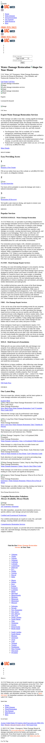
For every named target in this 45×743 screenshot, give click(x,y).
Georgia (14, 573)
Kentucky (14, 588)
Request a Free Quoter (8, 167)
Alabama (14, 554)
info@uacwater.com (30, 723)
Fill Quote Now (6, 383)
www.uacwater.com (17, 730)
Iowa (13, 584)
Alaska (13, 556)
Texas (13, 639)
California (14, 562)
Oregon (13, 625)
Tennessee (14, 638)
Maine (13, 591)
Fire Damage (9, 19)
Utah (13, 641)
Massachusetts (16, 595)
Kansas (13, 586)
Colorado (14, 564)
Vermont (14, 643)
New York (14, 615)
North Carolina (16, 617)
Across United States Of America (12, 723)
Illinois (13, 580)
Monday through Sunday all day (15, 725)
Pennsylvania (15, 627)
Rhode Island (15, 628)
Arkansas (14, 560)
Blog (6, 23)
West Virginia (15, 649)
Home (7, 14)
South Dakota (15, 634)
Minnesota (14, 599)
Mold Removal (10, 21)
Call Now (11, 81)
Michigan (14, 597)
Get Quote (4, 81)
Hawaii (13, 575)
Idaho (13, 577)
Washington (15, 647)
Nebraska (14, 606)
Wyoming (14, 652)
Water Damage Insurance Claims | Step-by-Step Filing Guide (21, 466)
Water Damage (10, 16)
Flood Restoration (11, 18)
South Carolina (16, 632)
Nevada (13, 608)
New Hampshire (16, 610)
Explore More (5, 401)
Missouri (14, 603)
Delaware (14, 567)
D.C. (13, 569)
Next (22, 62)
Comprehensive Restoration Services (13, 524)
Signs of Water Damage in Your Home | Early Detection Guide (21, 453)
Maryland (14, 593)
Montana (14, 636)
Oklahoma (14, 623)
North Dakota (15, 619)
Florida (13, 571)
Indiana (13, 582)
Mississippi (15, 601)
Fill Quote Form (31, 725)
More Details (5, 148)
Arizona (14, 558)
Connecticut (15, 566)
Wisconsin (14, 651)
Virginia (14, 645)
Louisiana (14, 590)
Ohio (13, 621)
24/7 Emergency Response (10, 506)
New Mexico (15, 614)
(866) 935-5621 (9, 27)
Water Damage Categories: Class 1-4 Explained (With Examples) (22, 441)
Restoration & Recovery (9, 199)
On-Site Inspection (7, 183)
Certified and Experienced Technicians (13, 515)
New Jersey (15, 612)
